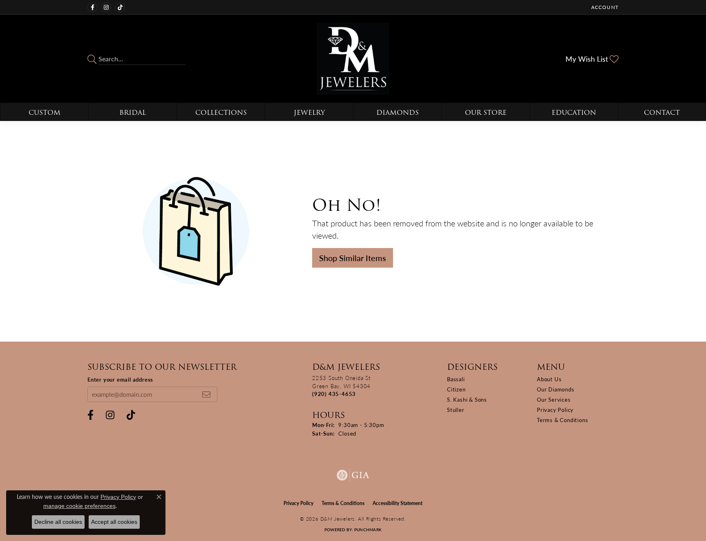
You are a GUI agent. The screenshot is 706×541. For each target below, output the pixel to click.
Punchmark (368, 529)
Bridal (132, 112)
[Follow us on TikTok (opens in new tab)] (120, 7)
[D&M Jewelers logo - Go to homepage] (353, 59)
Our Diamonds (555, 389)
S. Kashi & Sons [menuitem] (467, 399)
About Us (549, 379)
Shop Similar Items (352, 258)
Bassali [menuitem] (456, 379)
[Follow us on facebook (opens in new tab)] (92, 7)
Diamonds (397, 112)
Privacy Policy (555, 410)
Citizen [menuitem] (456, 389)
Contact (662, 112)
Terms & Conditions (562, 420)
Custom (44, 112)
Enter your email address (120, 379)
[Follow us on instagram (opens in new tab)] (106, 7)
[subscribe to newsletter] (206, 394)
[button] (604, 7)
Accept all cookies (114, 522)
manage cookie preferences (79, 506)
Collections (221, 112)
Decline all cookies (58, 522)
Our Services (554, 399)
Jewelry (309, 112)
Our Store (486, 112)
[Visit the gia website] (353, 475)
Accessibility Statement (397, 503)
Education (574, 112)
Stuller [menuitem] (456, 410)
